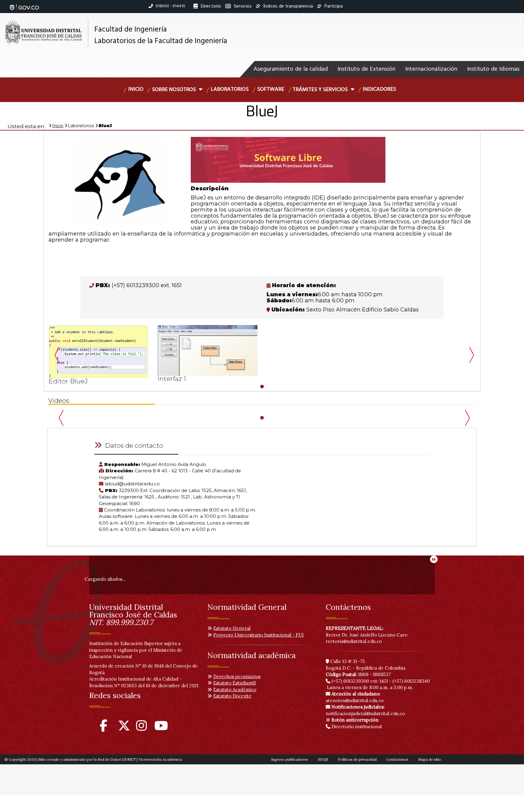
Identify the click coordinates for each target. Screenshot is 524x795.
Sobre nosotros (174, 89)
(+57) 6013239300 (350, 681)
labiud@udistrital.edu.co (132, 484)
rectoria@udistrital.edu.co (354, 641)
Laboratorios (230, 89)
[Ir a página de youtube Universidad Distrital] (161, 728)
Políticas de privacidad (357, 759)
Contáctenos (397, 759)
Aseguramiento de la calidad (291, 69)
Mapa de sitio (429, 759)
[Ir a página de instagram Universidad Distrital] (141, 728)
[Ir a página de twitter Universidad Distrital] (124, 728)
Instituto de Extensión (366, 69)
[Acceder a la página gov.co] (24, 4)
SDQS (323, 759)
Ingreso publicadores (289, 759)
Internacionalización (431, 69)
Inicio (135, 89)
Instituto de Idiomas (493, 69)
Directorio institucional (356, 726)
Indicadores (379, 89)
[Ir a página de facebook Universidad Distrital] (103, 728)
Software (270, 89)
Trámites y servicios (321, 89)
